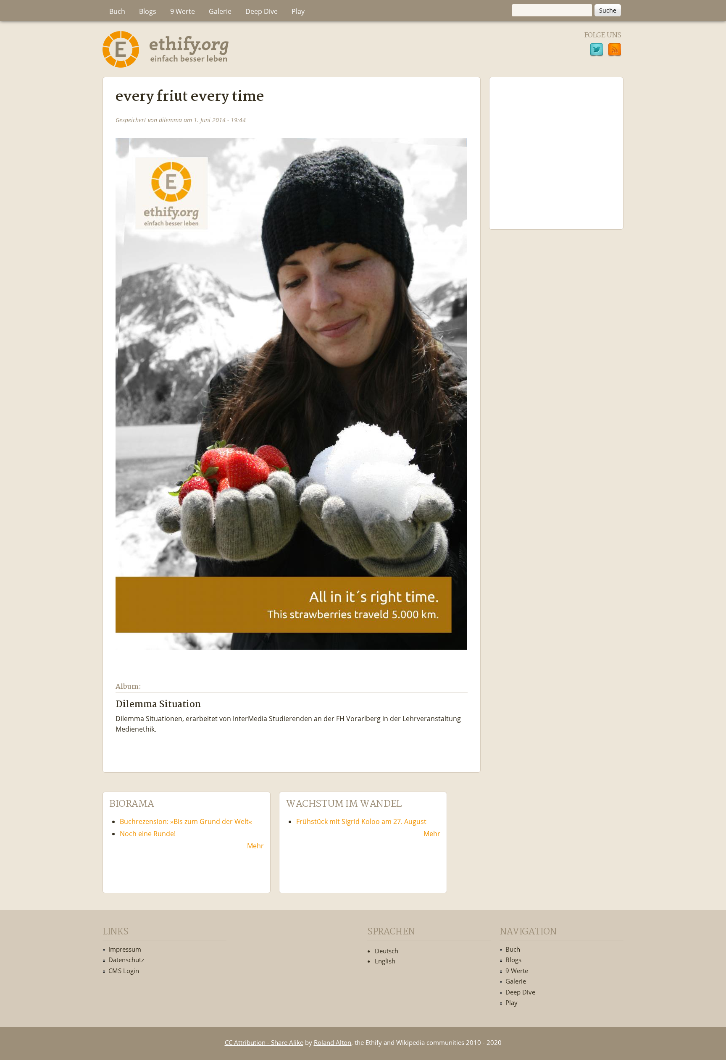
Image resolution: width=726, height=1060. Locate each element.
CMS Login (123, 970)
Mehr (255, 845)
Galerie (220, 11)
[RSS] (614, 50)
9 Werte (182, 11)
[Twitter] (596, 50)
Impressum (124, 949)
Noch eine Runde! (148, 833)
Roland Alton (332, 1042)
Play (298, 11)
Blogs (147, 11)
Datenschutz (126, 959)
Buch (117, 11)
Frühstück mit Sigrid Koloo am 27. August (361, 821)
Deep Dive (261, 11)
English (385, 961)
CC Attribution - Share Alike (264, 1042)
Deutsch (386, 951)
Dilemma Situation (158, 705)
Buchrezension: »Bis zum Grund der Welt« (186, 821)
